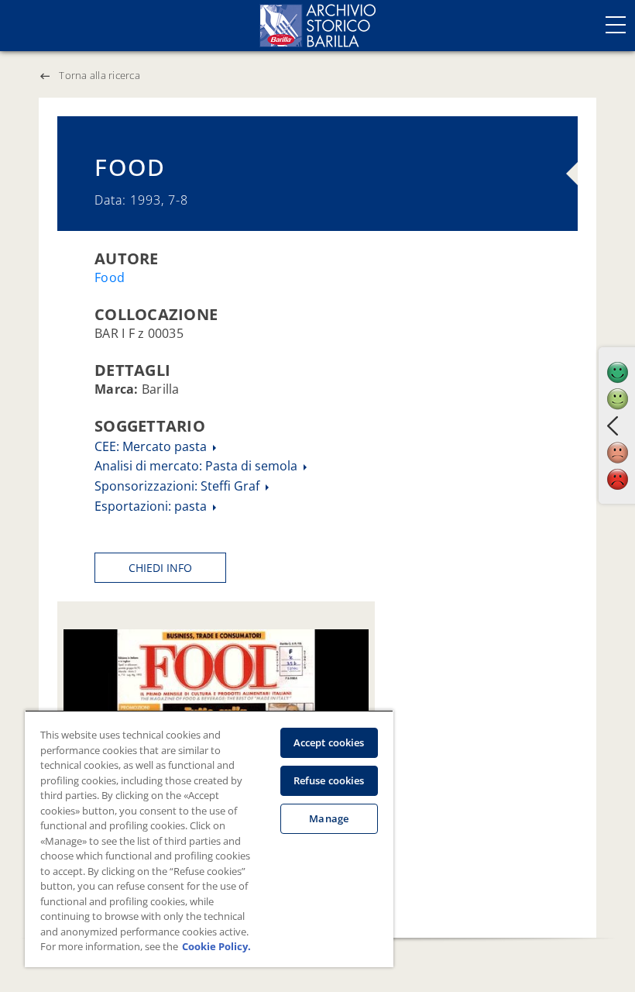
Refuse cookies (329, 780)
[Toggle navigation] (615, 24)
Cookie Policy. (216, 946)
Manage (328, 818)
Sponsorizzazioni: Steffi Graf (178, 485)
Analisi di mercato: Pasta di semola (197, 465)
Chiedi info (160, 567)
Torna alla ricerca (99, 75)
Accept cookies (329, 742)
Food (109, 277)
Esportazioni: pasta (152, 506)
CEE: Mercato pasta (152, 446)
